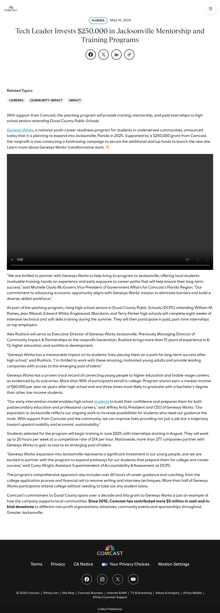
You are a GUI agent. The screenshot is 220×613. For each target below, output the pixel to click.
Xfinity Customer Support (110, 597)
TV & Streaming (141, 593)
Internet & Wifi (117, 593)
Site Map (68, 593)
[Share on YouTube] (133, 579)
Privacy (58, 564)
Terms (36, 564)
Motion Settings (173, 564)
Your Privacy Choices (130, 564)
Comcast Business (90, 593)
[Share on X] (103, 54)
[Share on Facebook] (91, 54)
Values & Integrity (167, 593)
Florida (98, 20)
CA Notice (83, 564)
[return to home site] (10, 8)
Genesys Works (20, 130)
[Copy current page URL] (129, 54)
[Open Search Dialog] (210, 8)
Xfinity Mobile (192, 593)
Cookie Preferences (110, 609)
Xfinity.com (50, 593)
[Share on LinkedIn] (116, 54)
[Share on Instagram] (102, 579)
